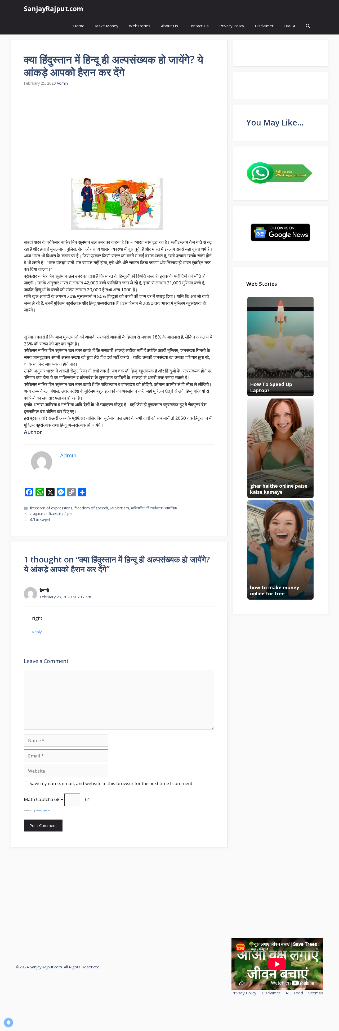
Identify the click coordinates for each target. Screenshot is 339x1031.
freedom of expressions (51, 507)
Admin (62, 83)
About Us (169, 25)
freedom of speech (91, 507)
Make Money (106, 25)
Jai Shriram (119, 507)
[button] (308, 25)
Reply (37, 631)
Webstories (139, 25)
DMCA (289, 25)
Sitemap (315, 992)
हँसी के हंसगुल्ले (40, 519)
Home (78, 25)
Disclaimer (264, 25)
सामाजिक (171, 507)
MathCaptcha (43, 810)
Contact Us (199, 25)
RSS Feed (294, 992)
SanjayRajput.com (53, 8)
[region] (69, 992)
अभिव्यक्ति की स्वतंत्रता (147, 507)
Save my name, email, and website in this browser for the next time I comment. (111, 783)
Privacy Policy (231, 25)
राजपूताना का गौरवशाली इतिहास (51, 513)
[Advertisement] (119, 132)
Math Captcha (38, 799)
